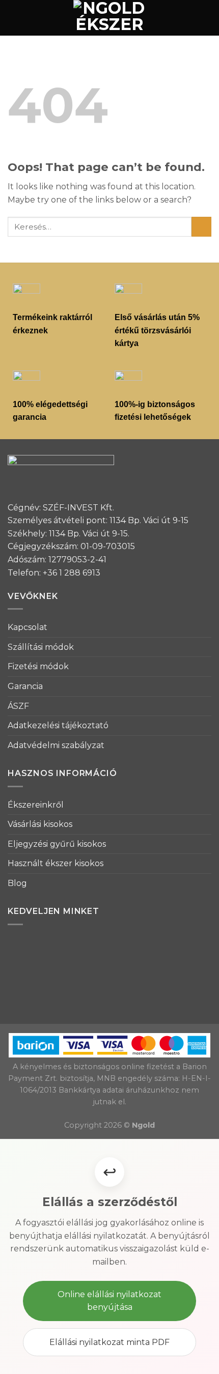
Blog (17, 883)
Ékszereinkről (36, 805)
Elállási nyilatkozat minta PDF (109, 1342)
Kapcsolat (27, 627)
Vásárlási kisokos (40, 824)
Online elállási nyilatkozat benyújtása (109, 1301)
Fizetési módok (38, 666)
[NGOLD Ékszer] (109, 18)
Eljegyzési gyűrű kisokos (57, 844)
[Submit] (201, 227)
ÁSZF (18, 706)
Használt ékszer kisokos (55, 863)
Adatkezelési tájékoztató (58, 725)
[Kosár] (206, 18)
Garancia (25, 686)
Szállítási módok (41, 647)
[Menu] (14, 17)
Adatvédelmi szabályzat (56, 745)
